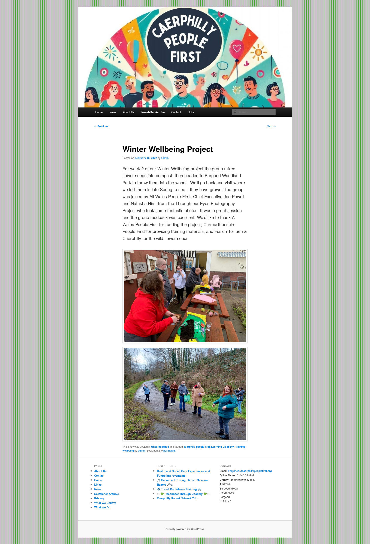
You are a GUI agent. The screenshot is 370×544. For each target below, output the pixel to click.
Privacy (99, 498)
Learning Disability (222, 447)
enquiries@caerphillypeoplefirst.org (250, 471)
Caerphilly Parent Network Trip (177, 498)
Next (271, 126)
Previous (101, 126)
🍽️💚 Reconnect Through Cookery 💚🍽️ (183, 494)
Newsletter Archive (153, 112)
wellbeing (128, 450)
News (112, 112)
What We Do (102, 507)
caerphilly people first (197, 447)
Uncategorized (160, 447)
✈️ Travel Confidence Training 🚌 (179, 489)
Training (240, 447)
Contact (176, 112)
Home (99, 112)
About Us (128, 112)
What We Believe (105, 503)
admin (165, 158)
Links (191, 112)
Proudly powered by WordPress (185, 529)
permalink (169, 450)
